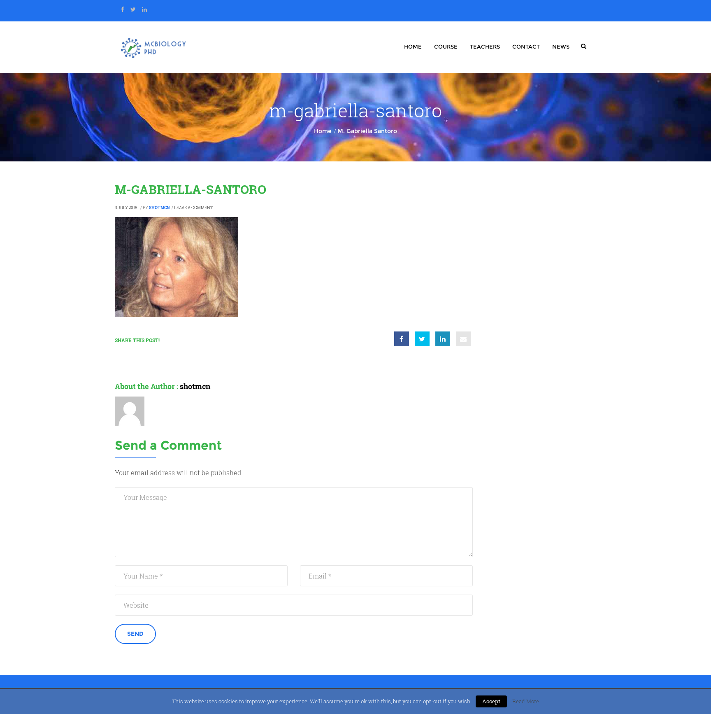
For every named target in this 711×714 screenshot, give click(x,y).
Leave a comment (193, 207)
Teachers (485, 46)
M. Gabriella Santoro (367, 131)
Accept (491, 701)
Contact (526, 46)
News (560, 46)
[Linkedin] (144, 9)
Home (413, 46)
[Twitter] (133, 9)
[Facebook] (122, 9)
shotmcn (159, 207)
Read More (525, 701)
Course (446, 46)
